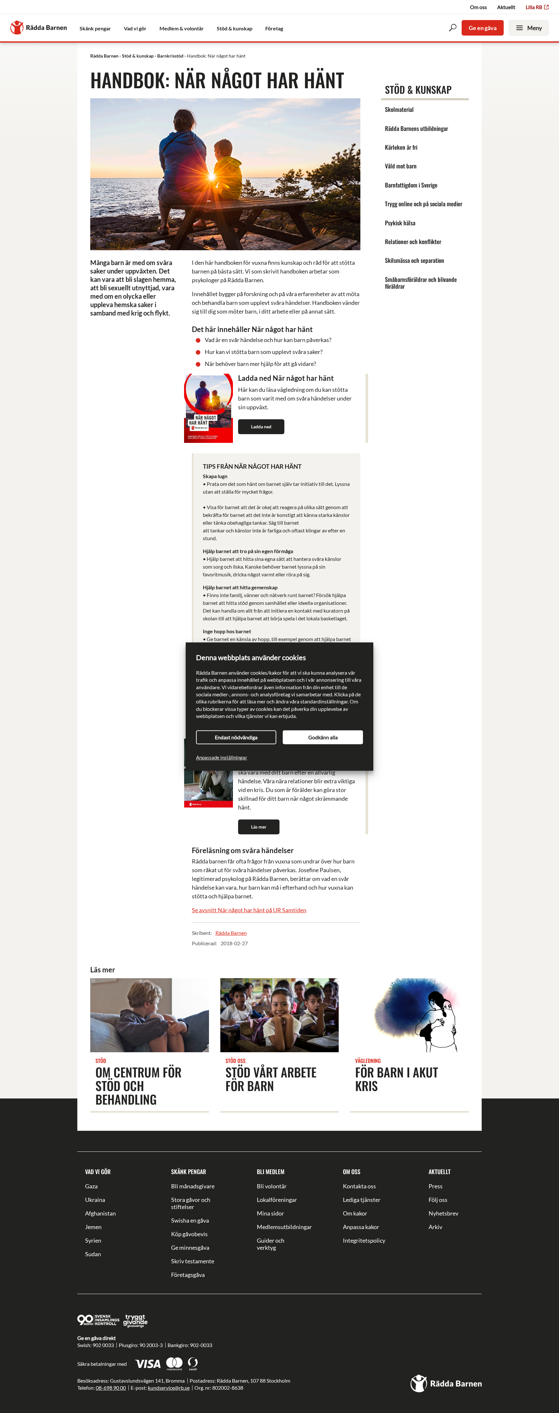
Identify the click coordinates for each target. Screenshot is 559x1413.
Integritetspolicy (364, 1240)
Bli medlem (270, 1171)
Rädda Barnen (231, 933)
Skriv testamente (192, 1261)
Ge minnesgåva (190, 1247)
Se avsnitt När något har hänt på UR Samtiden (249, 910)
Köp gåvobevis (189, 1233)
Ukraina (95, 1199)
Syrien (93, 1240)
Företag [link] (274, 28)
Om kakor (355, 1213)
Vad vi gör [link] (135, 28)
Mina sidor (270, 1213)
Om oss (478, 7)
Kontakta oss (359, 1186)
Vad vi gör (98, 1171)
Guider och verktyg (270, 1244)
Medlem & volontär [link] (181, 28)
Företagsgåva (188, 1274)
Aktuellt (506, 7)
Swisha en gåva (190, 1220)
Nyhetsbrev (443, 1213)
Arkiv (435, 1226)
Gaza (91, 1186)
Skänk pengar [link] (95, 28)
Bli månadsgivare (192, 1186)
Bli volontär (272, 1186)
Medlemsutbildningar (279, 1226)
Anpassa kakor (361, 1226)
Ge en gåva (483, 27)
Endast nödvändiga (236, 737)
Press (436, 1186)
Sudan (93, 1254)
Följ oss (438, 1199)
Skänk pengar (188, 1171)
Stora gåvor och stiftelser (190, 1203)
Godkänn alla (323, 737)
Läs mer (259, 827)
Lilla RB (534, 7)
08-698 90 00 (111, 1388)
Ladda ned (261, 426)
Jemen (93, 1226)
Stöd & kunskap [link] (234, 28)
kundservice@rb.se (169, 1388)
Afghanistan (100, 1213)
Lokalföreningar (277, 1199)
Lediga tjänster (361, 1199)
